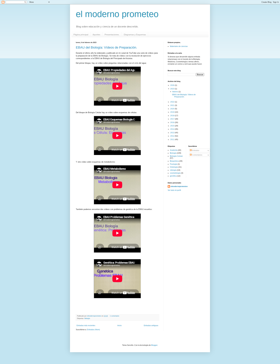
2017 (172, 119)
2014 (172, 129)
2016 (172, 122)
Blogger (154, 345)
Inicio (119, 325)
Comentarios (197, 155)
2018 (172, 116)
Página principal (81, 34)
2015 (172, 126)
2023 (172, 89)
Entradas (195, 150)
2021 (172, 105)
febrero (175, 92)
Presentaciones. (112, 34)
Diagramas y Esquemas (135, 34)
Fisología (173, 164)
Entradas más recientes (86, 325)
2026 (172, 85)
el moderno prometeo (117, 14)
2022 (172, 102)
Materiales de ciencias (179, 46)
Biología (87, 318)
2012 (172, 136)
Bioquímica (174, 161)
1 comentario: (115, 316)
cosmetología (175, 173)
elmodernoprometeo (179, 186)
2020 (172, 109)
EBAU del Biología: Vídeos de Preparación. (106, 47)
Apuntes (96, 34)
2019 (172, 112)
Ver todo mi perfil (174, 190)
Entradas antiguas (151, 325)
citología (173, 170)
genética (173, 176)
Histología (174, 167)
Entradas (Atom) (93, 330)
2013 (172, 133)
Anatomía (173, 150)
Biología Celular (176, 156)
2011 (172, 139)
